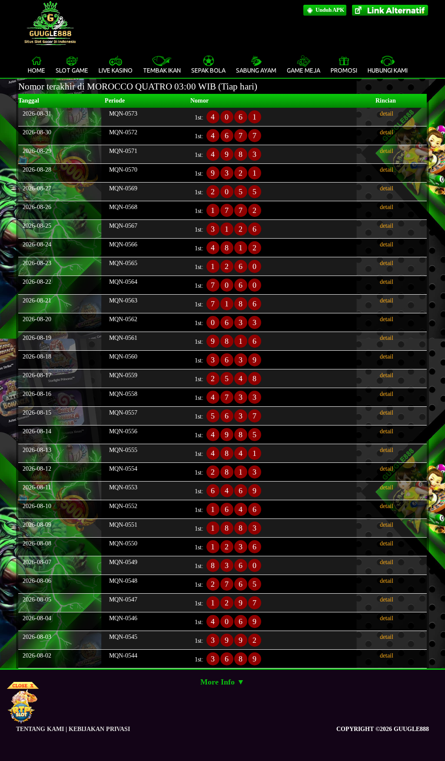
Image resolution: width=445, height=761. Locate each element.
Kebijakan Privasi (99, 729)
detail (386, 113)
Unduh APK (329, 10)
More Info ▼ (222, 682)
